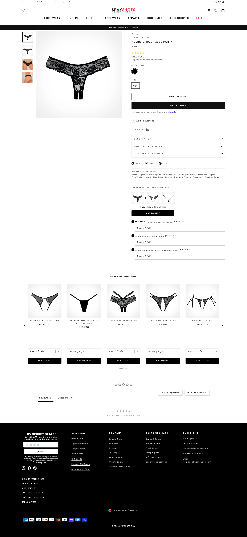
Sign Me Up (40, 451)
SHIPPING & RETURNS (148, 146)
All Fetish (167, 174)
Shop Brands (78, 448)
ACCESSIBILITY (29, 488)
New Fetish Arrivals (162, 177)
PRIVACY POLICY (30, 483)
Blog (62, 2)
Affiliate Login (116, 462)
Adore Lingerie (138, 174)
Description (143, 139)
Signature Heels (79, 443)
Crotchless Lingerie (206, 174)
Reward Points (116, 439)
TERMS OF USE (29, 502)
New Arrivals (28, 2)
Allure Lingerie (154, 174)
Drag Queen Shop (80, 469)
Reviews (113, 448)
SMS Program (116, 457)
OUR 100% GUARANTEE (149, 153)
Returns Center (154, 443)
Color (138, 66)
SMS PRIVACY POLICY (32, 492)
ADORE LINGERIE (141, 38)
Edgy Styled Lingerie (142, 177)
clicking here (41, 463)
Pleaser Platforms (80, 464)
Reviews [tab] (43, 397)
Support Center (154, 439)
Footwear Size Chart (119, 466)
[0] (215, 10)
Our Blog (113, 452)
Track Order (152, 448)
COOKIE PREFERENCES (33, 479)
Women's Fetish (212, 177)
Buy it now (178, 105)
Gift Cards (41, 2)
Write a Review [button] (198, 392)
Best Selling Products (184, 174)
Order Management (156, 462)
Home (134, 34)
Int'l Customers (154, 457)
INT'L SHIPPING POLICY (33, 497)
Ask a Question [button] (172, 392)
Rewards (53, 2)
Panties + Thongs (182, 177)
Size (134, 80)
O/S (135, 85)
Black (135, 71)
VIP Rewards (78, 453)
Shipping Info (153, 452)
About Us (113, 443)
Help (69, 2)
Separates (198, 177)
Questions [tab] (63, 397)
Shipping (136, 59)
